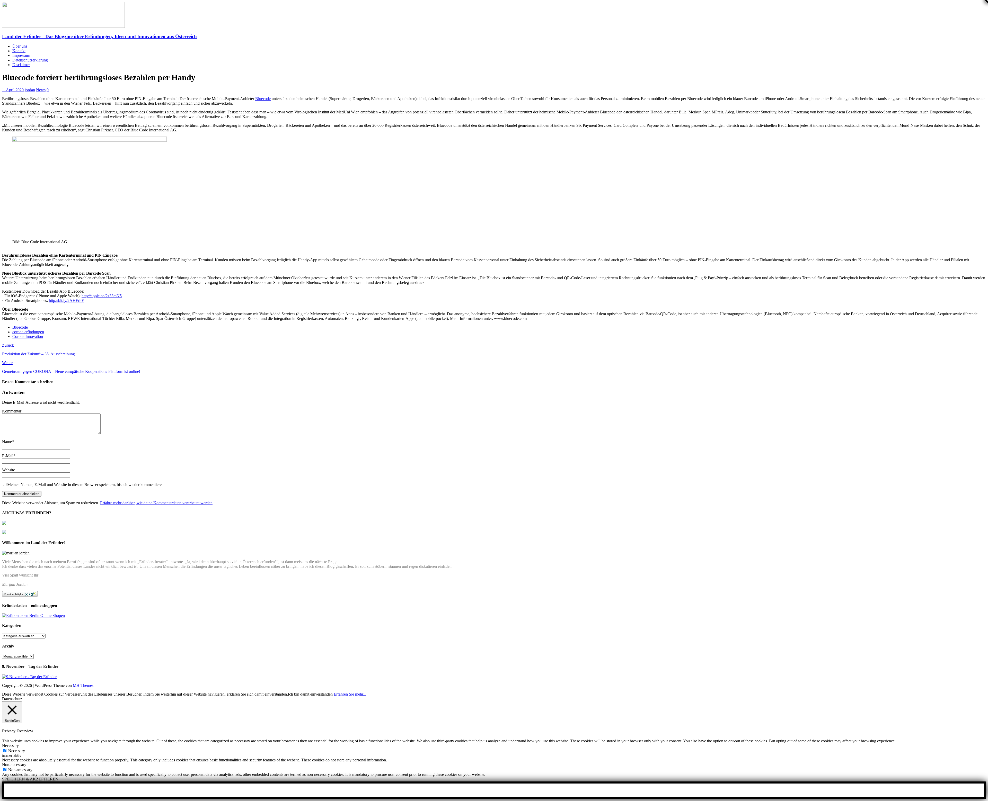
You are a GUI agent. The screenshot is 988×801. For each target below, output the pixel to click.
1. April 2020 (13, 90)
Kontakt (18, 51)
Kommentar (11, 411)
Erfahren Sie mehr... (350, 694)
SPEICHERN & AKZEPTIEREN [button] (30, 779)
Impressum (21, 55)
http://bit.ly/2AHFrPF (66, 300)
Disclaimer (21, 64)
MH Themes (83, 685)
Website (8, 470)
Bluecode (263, 98)
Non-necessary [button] (14, 764)
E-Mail (7, 456)
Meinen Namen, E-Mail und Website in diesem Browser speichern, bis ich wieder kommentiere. (85, 484)
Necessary (16, 751)
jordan (30, 90)
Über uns (19, 46)
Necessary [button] (10, 745)
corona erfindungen (28, 332)
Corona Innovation (27, 336)
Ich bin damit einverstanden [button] (310, 694)
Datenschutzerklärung (30, 60)
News (41, 90)
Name (7, 441)
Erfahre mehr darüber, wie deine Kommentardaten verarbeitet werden (156, 503)
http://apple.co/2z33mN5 (102, 296)
